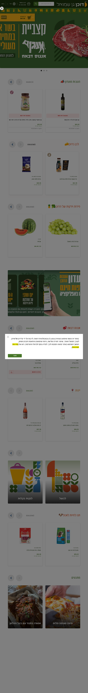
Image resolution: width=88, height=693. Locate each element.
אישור (14, 356)
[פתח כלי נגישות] (2, 8)
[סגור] (8, 337)
